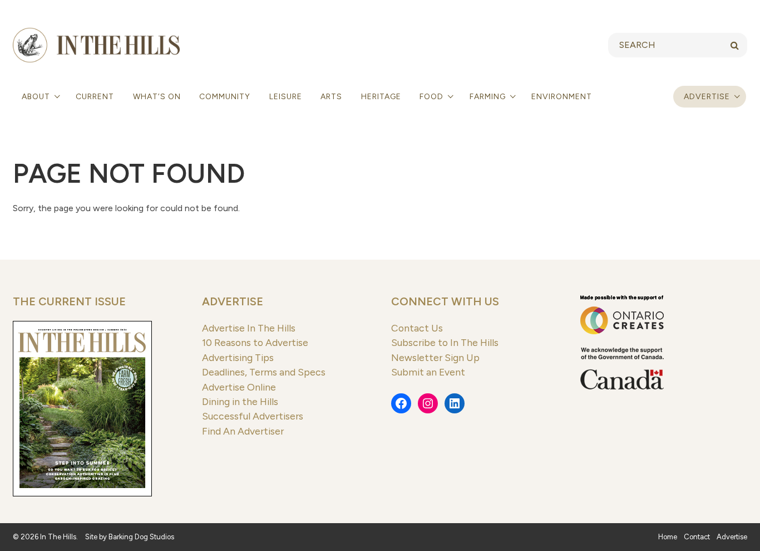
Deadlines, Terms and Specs (263, 372)
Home (667, 537)
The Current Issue (69, 301)
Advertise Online (239, 387)
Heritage (381, 96)
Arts (331, 96)
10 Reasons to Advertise (255, 342)
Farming (489, 96)
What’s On (157, 96)
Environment (561, 96)
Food (433, 96)
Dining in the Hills (240, 401)
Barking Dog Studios (141, 537)
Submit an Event (428, 372)
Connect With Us (445, 301)
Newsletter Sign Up (435, 357)
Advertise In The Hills (248, 328)
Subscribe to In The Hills (445, 342)
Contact (697, 537)
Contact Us (417, 328)
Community (224, 96)
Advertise (707, 96)
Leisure (285, 96)
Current (95, 96)
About (37, 96)
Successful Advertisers (252, 416)
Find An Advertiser (243, 431)
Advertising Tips (238, 357)
